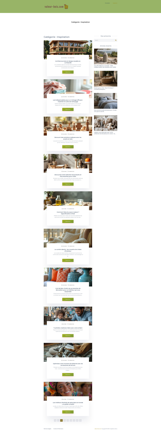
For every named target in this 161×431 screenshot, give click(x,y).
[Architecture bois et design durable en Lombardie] (68, 49)
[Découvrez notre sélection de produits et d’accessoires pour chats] (68, 163)
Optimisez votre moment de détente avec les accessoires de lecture (68, 364)
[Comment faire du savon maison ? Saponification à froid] (68, 200)
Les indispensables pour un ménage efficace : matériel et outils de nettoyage (68, 100)
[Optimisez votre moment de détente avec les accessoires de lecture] (68, 352)
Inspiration (71, 57)
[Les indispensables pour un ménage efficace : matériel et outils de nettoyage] (68, 88)
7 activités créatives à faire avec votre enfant (68, 328)
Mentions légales (47, 428)
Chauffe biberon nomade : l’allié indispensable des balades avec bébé (105, 66)
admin (65, 57)
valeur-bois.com (98, 428)
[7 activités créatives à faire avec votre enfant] (68, 316)
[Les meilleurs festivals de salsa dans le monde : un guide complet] (68, 391)
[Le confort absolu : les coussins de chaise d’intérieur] (68, 238)
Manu (65, 171)
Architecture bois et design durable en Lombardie (67, 62)
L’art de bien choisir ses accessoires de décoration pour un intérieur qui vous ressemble (67, 290)
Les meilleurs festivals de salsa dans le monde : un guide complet (68, 403)
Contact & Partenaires (58, 428)
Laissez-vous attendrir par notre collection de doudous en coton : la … (105, 133)
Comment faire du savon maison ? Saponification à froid (68, 212)
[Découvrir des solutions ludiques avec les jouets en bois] (68, 126)
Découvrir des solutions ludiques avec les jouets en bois (67, 138)
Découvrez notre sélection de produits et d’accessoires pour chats (68, 175)
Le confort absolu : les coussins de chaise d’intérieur (68, 250)
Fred (65, 208)
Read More (67, 72)
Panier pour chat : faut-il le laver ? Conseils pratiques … (104, 88)
